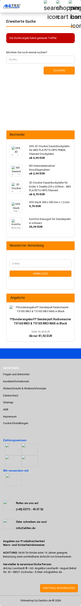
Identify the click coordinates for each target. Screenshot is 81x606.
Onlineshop (27, 600)
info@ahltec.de (53, 572)
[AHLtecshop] (10, 6)
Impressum (10, 416)
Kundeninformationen (16, 381)
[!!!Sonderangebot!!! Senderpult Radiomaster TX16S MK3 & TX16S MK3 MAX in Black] (40, 309)
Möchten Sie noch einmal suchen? (26, 52)
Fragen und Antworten (16, 374)
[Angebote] (70, 298)
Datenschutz (10, 395)
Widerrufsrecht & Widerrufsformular (24, 388)
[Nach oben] (11, 600)
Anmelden (40, 273)
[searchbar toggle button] (50, 6)
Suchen (59, 70)
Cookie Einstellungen (15, 423)
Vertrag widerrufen (59, 588)
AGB (5, 409)
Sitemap (8, 402)
